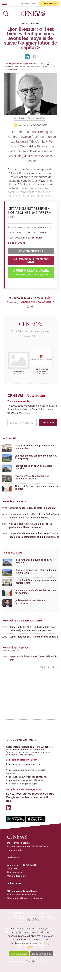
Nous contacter (15, 872)
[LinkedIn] (28, 56)
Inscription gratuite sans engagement (24, 789)
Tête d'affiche (30, 23)
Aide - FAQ (12, 868)
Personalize (31, 961)
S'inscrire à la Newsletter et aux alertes (27, 898)
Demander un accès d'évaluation (21, 759)
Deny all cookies (41, 953)
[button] (5, 12)
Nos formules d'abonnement (21, 894)
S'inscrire (48, 422)
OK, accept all (19, 953)
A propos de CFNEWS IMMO (21, 865)
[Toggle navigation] (3, 3)
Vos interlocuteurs (16, 875)
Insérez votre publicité (18, 842)
